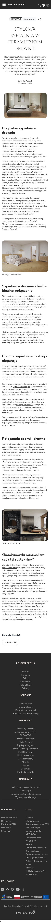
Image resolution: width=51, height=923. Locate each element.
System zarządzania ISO (37, 824)
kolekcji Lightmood (10, 319)
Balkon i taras (25, 685)
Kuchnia (25, 672)
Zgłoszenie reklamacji (25, 797)
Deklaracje (6, 821)
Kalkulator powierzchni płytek (26, 787)
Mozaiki (25, 762)
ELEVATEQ (25, 735)
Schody (25, 688)
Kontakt (29, 868)
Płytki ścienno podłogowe (25, 749)
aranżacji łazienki (9, 193)
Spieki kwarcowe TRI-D (25, 732)
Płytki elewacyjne (25, 755)
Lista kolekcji (25, 703)
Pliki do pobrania (9, 817)
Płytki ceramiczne (25, 739)
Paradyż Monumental (25, 710)
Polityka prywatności (35, 871)
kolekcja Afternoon (24, 405)
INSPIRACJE (16, 19)
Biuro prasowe (32, 821)
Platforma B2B (8, 824)
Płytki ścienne (25, 742)
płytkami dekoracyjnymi (23, 480)
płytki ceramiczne (27, 462)
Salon (25, 678)
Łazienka (25, 675)
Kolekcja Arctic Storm (11, 543)
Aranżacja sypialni (9, 138)
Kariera (29, 844)
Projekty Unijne (33, 828)
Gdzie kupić (25, 791)
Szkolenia (5, 831)
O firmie (29, 817)
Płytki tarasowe (25, 752)
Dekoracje (25, 769)
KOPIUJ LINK (10, 643)
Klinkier (25, 765)
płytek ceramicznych (21, 387)
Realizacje (6, 828)
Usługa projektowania (36, 848)
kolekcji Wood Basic (10, 309)
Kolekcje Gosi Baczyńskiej (25, 713)
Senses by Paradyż (25, 729)
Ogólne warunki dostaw (37, 854)
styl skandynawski (35, 565)
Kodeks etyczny (33, 851)
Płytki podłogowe (25, 745)
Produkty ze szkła (25, 772)
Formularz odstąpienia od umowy (25, 794)
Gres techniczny (25, 759)
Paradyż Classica (25, 707)
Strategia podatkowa (36, 858)
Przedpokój (25, 682)
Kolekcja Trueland (9, 274)
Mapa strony (32, 874)
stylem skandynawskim (12, 299)
